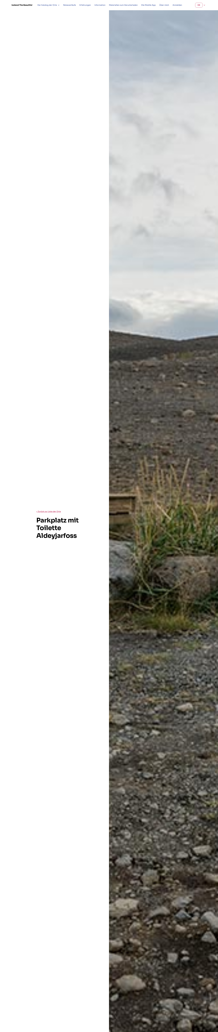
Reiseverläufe (69, 5)
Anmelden (177, 5)
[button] (48, 5)
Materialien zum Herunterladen (123, 5)
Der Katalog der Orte (47, 5)
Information (99, 5)
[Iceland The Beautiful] (22, 5)
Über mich (164, 5)
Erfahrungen (85, 5)
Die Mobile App (148, 5)
